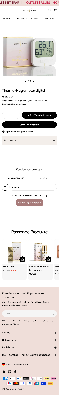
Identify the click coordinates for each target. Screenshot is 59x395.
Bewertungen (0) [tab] (16, 178)
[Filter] (5, 187)
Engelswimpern (17, 389)
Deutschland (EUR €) (16, 364)
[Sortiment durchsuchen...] (50, 10)
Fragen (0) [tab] (43, 178)
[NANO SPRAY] (14, 251)
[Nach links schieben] (25, 81)
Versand (33, 100)
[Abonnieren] (54, 314)
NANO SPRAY (9, 266)
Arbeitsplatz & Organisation (26, 18)
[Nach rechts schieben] (33, 81)
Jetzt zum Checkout (29, 124)
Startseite (6, 18)
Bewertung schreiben (29, 202)
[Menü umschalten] (3, 10)
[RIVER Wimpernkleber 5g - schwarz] (40, 251)
